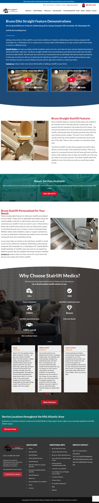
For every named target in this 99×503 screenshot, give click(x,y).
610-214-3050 (78, 462)
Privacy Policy (56, 480)
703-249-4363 (78, 459)
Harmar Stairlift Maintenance (10, 465)
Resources (32, 478)
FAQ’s (30, 485)
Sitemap (54, 490)
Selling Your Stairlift (72, 5)
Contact (63, 5)
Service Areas (50, 5)
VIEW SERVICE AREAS (12, 474)
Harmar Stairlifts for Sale (59, 452)
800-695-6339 (91, 5)
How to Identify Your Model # (38, 481)
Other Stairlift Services (35, 458)
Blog (44, 5)
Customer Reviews (57, 477)
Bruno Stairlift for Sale (58, 448)
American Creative (71, 500)
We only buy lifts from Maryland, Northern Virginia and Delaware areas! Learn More (49, 1)
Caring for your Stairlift (59, 468)
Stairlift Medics (11, 49)
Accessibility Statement (59, 483)
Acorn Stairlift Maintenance (10, 461)
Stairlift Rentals (33, 461)
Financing (58, 5)
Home (30, 448)
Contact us (10, 64)
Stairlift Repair (33, 455)
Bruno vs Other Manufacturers (61, 455)
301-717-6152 (78, 451)
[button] (46, 394)
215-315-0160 (78, 456)
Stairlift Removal (34, 475)
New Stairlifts (33, 452)
